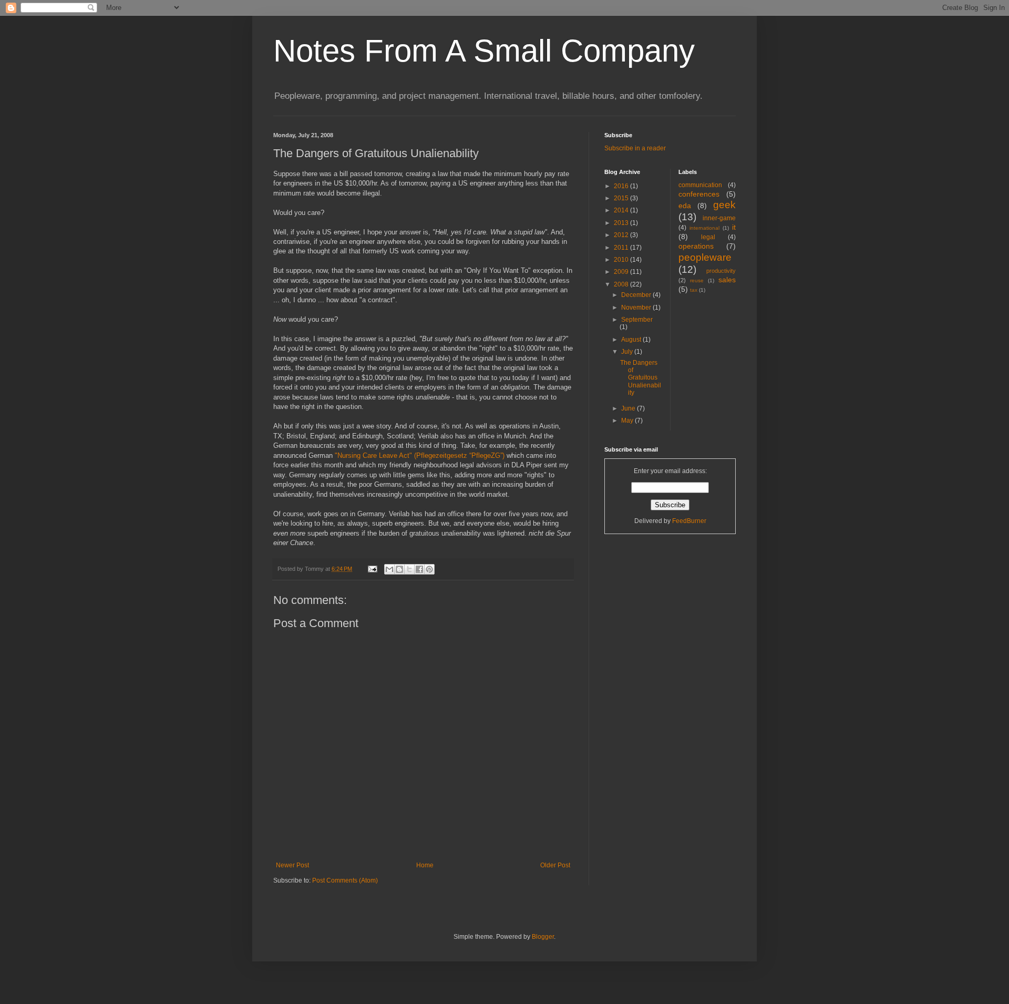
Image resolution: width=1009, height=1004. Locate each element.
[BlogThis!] (399, 569)
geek (724, 204)
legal (708, 237)
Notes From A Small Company (484, 50)
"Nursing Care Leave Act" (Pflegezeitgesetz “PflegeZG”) (419, 455)
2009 (622, 271)
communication (700, 185)
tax (693, 290)
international (704, 228)
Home (425, 865)
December (637, 295)
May (628, 420)
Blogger (543, 936)
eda (684, 205)
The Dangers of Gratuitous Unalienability (640, 378)
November (637, 307)
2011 (622, 247)
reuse (697, 280)
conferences (698, 194)
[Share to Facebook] (419, 569)
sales (727, 279)
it (734, 227)
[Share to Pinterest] (429, 569)
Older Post (555, 865)
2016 (622, 186)
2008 (622, 284)
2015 (622, 198)
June (629, 408)
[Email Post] (372, 569)
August (632, 339)
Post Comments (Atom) (345, 880)
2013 (622, 223)
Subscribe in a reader (635, 148)
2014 (622, 210)
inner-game (719, 218)
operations (696, 246)
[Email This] (389, 569)
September (637, 319)
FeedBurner (689, 521)
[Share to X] (409, 569)
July (627, 351)
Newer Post (292, 865)
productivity (721, 271)
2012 (622, 235)
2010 (622, 259)
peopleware (705, 257)
